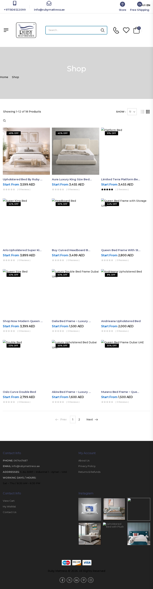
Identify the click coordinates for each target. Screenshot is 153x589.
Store (122, 10)
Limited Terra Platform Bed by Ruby (126, 179)
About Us (83, 460)
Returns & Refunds (89, 472)
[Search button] (102, 30)
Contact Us (9, 512)
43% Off (13, 274)
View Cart (9, 500)
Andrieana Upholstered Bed (121, 321)
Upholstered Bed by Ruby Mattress (27, 179)
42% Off (63, 133)
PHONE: (8, 460)
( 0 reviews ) (23, 189)
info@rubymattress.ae (49, 9)
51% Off (111, 133)
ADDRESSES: (11, 471)
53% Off (13, 345)
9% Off (111, 274)
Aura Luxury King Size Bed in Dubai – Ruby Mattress (88, 179)
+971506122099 (15, 9)
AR (144, 5)
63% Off (63, 274)
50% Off (63, 204)
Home (4, 77)
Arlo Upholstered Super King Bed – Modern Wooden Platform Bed (50, 250)
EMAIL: (7, 466)
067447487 (21, 460)
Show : (121, 111)
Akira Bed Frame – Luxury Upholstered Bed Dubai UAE (90, 392)
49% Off (14, 133)
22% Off (14, 204)
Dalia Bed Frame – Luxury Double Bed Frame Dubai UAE (91, 321)
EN (148, 5)
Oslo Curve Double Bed (19, 392)
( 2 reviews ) (122, 189)
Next (89, 419)
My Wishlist (9, 506)
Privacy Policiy (87, 466)
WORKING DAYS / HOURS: (19, 477)
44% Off (112, 204)
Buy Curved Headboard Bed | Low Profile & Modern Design (94, 250)
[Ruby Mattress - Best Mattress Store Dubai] (26, 30)
